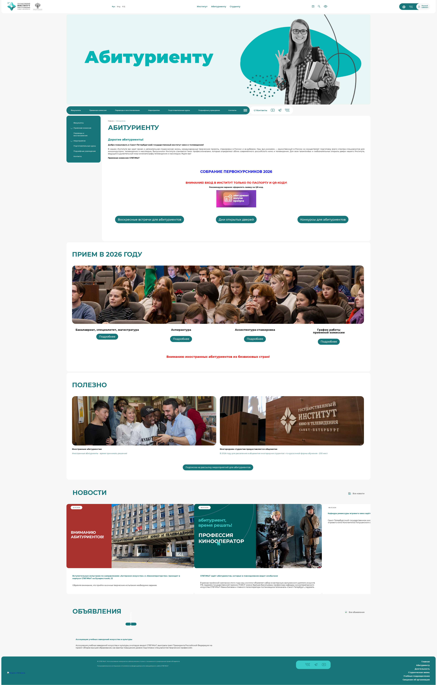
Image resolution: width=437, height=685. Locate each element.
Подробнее (107, 336)
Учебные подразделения (417, 676)
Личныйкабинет (425, 6)
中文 (123, 7)
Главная (111, 121)
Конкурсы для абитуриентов (323, 219)
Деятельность (422, 669)
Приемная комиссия (98, 110)
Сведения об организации (416, 680)
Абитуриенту (423, 665)
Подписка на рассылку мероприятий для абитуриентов (217, 467)
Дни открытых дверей (236, 219)
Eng (118, 7)
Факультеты (76, 110)
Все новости (359, 493)
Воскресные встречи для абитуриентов (149, 219)
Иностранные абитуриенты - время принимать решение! (99, 453)
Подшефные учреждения (209, 110)
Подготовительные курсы (179, 110)
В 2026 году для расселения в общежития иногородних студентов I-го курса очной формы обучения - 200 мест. (274, 453)
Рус (113, 7)
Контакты (232, 110)
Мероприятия (154, 110)
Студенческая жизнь (419, 672)
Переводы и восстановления (127, 110)
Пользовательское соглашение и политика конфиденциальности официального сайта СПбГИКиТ (132, 666)
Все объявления (357, 612)
